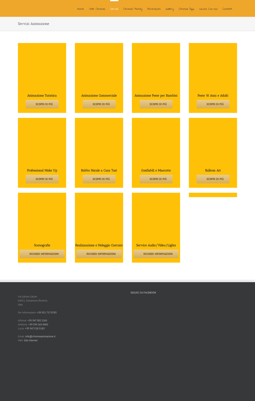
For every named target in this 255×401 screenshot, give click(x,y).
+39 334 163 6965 (38, 324)
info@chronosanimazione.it (40, 336)
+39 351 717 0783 (47, 312)
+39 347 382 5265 (37, 320)
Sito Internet (30, 340)
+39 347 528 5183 (35, 328)
